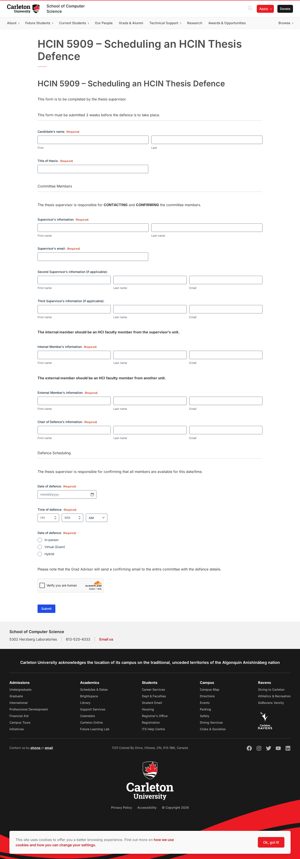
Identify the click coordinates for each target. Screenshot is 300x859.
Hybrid (49, 554)
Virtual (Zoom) (55, 547)
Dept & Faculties (154, 696)
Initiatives (16, 729)
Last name (158, 235)
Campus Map (209, 689)
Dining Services (211, 722)
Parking (205, 709)
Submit (46, 608)
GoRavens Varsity (271, 703)
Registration (151, 722)
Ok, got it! (271, 842)
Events (205, 703)
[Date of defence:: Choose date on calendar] (92, 494)
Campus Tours (20, 722)
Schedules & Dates (94, 689)
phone (36, 748)
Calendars (87, 716)
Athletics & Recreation (274, 696)
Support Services (92, 709)
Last (154, 147)
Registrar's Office (155, 716)
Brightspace (89, 696)
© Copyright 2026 (175, 807)
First (40, 147)
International (18, 703)
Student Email (152, 703)
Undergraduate (20, 689)
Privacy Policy (121, 807)
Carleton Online (91, 722)
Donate (285, 9)
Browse (284, 23)
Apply (263, 9)
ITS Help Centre (153, 729)
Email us (106, 639)
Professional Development (28, 709)
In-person (51, 540)
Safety (204, 716)
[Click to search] (250, 9)
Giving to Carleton (271, 689)
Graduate (16, 696)
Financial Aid (19, 716)
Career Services (153, 689)
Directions (207, 696)
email (49, 748)
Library (85, 703)
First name (45, 235)
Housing (148, 709)
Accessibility (147, 807)
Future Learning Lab (94, 729)
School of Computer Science (66, 9)
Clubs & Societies (213, 729)
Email (192, 288)
